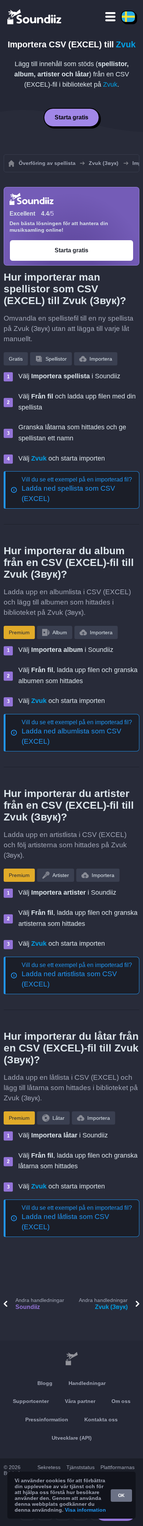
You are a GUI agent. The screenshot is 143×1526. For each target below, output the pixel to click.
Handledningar (87, 1383)
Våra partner (80, 1401)
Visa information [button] (85, 1510)
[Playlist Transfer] (34, 16)
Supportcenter (31, 1401)
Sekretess (48, 1467)
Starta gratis (71, 117)
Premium (19, 632)
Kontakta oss (101, 1419)
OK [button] (121, 1495)
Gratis (16, 359)
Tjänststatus (80, 1467)
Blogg (44, 1383)
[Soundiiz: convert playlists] (71, 1359)
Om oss (121, 1401)
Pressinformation (46, 1419)
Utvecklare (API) (72, 1438)
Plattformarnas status (117, 1470)
